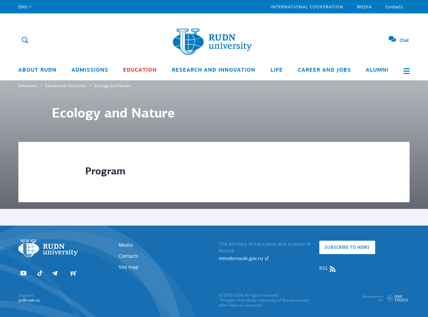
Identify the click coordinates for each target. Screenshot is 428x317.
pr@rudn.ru (29, 300)
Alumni (377, 70)
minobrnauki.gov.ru (241, 258)
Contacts (394, 7)
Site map (128, 267)
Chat (404, 40)
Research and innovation (213, 70)
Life (277, 70)
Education (140, 70)
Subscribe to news (347, 247)
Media (364, 7)
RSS (324, 268)
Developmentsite (373, 298)
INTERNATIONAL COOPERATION (307, 7)
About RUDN (37, 70)
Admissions (90, 70)
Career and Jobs (324, 70)
